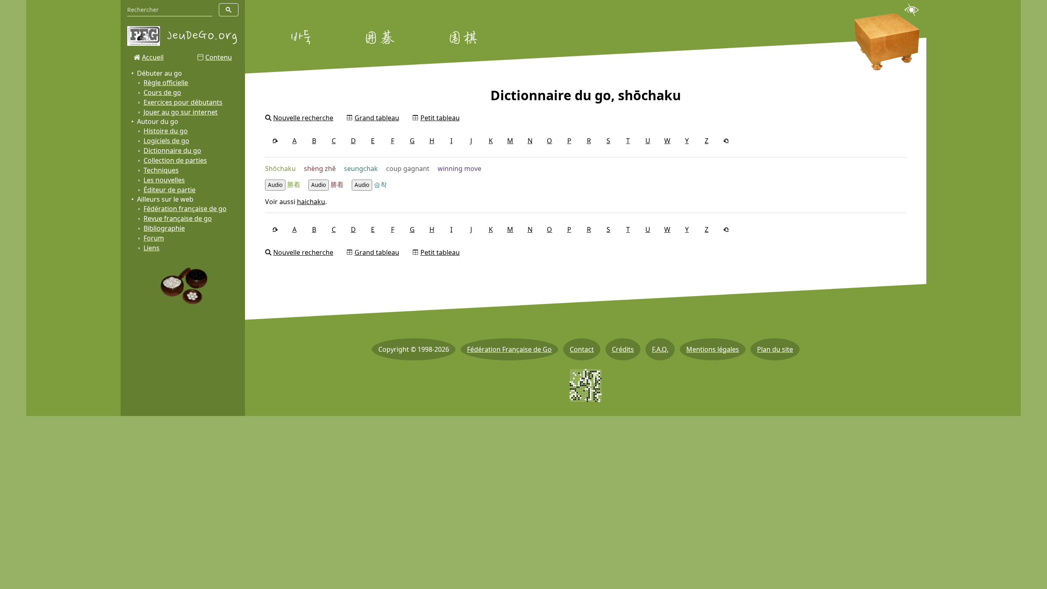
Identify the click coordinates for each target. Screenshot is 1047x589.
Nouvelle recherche (303, 117)
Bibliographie (164, 228)
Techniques (161, 170)
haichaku (311, 201)
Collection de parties (175, 160)
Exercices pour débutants (183, 102)
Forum (154, 238)
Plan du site (775, 349)
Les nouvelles (164, 179)
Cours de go (162, 92)
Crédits (623, 349)
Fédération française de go (185, 208)
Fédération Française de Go (509, 349)
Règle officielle (166, 82)
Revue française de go (178, 218)
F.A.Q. (660, 349)
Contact (582, 349)
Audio (275, 185)
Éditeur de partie (169, 189)
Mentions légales (712, 349)
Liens (152, 247)
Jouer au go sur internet (181, 112)
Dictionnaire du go (172, 150)
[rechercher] (228, 9)
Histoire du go (166, 130)
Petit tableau (440, 117)
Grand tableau (377, 117)
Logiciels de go (166, 140)
